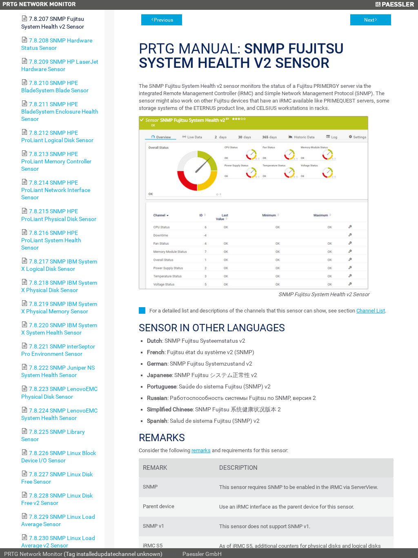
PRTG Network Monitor (33, 554)
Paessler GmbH (202, 554)
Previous (163, 20)
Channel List (370, 311)
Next (369, 20)
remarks (201, 450)
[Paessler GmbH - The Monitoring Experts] (395, 5)
